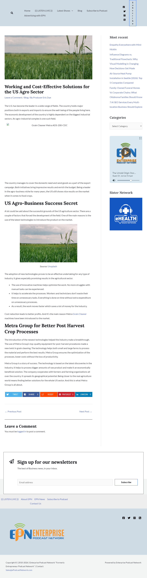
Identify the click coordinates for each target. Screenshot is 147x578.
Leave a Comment (13, 97)
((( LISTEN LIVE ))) (10, 499)
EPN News (39, 499)
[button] (12, 13)
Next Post (85, 411)
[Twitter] (124, 11)
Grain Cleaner (80, 314)
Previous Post (13, 411)
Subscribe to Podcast (57, 499)
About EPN (26, 499)
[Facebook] (124, 7)
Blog (26, 97)
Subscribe (126, 482)
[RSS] (124, 20)
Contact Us (35, 503)
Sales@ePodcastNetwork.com (19, 570)
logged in (21, 431)
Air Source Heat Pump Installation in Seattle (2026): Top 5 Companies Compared (126, 78)
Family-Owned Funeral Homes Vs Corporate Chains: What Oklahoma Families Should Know (126, 92)
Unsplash (52, 266)
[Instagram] (124, 15)
